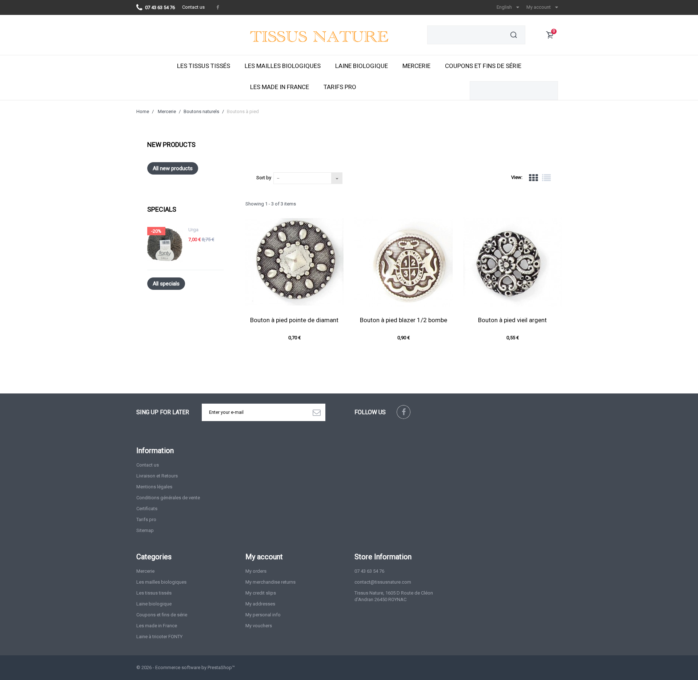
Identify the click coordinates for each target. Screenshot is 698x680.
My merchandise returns (270, 582)
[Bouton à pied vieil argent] (513, 262)
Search (513, 35)
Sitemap (145, 530)
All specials (166, 283)
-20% (156, 231)
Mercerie (416, 65)
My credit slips (260, 593)
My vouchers (258, 625)
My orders (255, 571)
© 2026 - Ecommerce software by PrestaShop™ (185, 667)
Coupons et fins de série (483, 65)
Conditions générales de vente (168, 497)
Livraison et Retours (157, 476)
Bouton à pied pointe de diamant (294, 320)
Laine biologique (361, 65)
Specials (161, 209)
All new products (173, 168)
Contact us (193, 7)
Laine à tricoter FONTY (159, 636)
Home (142, 111)
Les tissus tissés (203, 65)
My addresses (260, 604)
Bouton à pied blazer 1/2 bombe (403, 320)
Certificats (146, 508)
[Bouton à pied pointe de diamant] (294, 262)
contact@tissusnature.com (382, 582)
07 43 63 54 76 (369, 571)
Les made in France (279, 87)
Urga (193, 229)
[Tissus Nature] (332, 39)
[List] (546, 177)
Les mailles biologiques (283, 65)
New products (171, 144)
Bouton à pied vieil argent (512, 320)
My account (264, 556)
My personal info (263, 614)
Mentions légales (154, 486)
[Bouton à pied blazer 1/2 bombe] (403, 262)
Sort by (263, 177)
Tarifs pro (340, 87)
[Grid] (533, 177)
